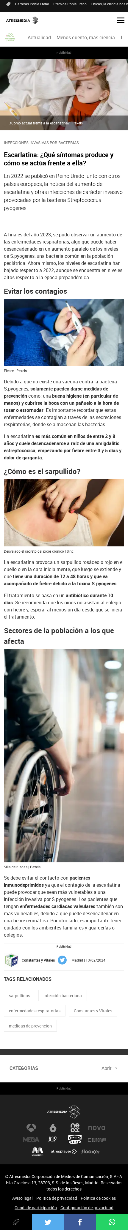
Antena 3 (31, 1127)
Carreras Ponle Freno (32, 3)
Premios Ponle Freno (70, 3)
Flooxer (90, 1151)
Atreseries (53, 1139)
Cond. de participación (36, 1207)
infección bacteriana (62, 995)
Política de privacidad (56, 1198)
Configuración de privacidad (86, 1207)
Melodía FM (37, 1151)
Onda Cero (75, 1139)
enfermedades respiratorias (34, 1011)
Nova (97, 1127)
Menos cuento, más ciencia (86, 37)
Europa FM (97, 1139)
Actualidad (39, 37)
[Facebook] (80, 1222)
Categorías (24, 1068)
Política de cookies (98, 1198)
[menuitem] (39, 37)
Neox (75, 1127)
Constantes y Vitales (93, 1011)
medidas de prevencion (30, 1026)
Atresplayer (64, 1151)
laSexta (53, 1127)
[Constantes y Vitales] (10, 37)
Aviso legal (22, 1198)
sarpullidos (19, 995)
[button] (118, 20)
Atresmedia (64, 1112)
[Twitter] (48, 1222)
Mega (31, 1139)
